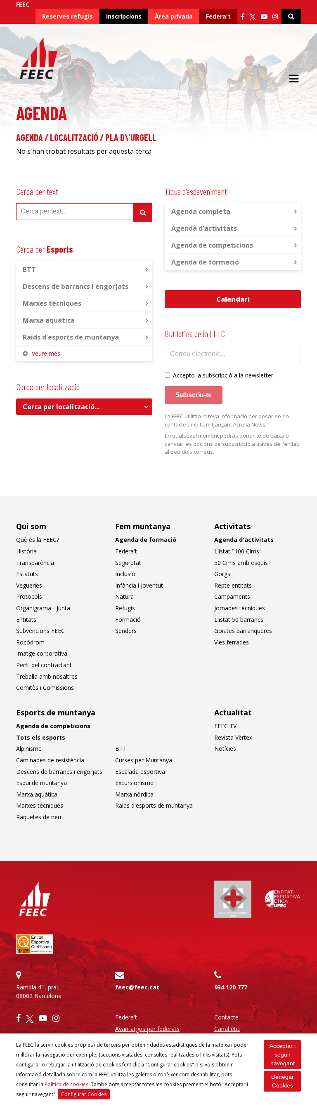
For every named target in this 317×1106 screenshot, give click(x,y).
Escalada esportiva (140, 772)
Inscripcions (124, 16)
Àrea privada (174, 16)
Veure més (46, 353)
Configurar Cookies (83, 1094)
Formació (128, 619)
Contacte (226, 1017)
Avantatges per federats (147, 1029)
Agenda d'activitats (204, 228)
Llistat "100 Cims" (238, 551)
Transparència (35, 563)
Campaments (232, 596)
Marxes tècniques (52, 303)
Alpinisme (29, 748)
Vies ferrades (231, 642)
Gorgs (222, 574)
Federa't (218, 16)
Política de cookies (66, 1084)
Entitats (26, 619)
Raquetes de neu (38, 817)
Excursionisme (134, 783)
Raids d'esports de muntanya (71, 337)
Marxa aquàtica (49, 320)
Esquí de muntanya (41, 783)
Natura (124, 596)
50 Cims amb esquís (241, 563)
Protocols (29, 596)
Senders (126, 631)
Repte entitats (233, 585)
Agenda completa (200, 211)
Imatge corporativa (41, 653)
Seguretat (128, 563)
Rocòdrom (30, 642)
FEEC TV (225, 726)
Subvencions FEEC (40, 631)
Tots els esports (40, 737)
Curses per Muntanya (143, 760)
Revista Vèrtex (233, 737)
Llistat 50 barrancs (238, 619)
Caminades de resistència (50, 760)
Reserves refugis (67, 16)
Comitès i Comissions (45, 687)
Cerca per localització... (61, 406)
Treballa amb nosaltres (47, 676)
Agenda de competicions (212, 245)
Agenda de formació (205, 262)
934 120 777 (230, 987)
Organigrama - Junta (43, 608)
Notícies (225, 748)
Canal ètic (227, 1029)
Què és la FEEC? (37, 540)
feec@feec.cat (137, 987)
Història (26, 551)
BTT (29, 269)
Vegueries (29, 585)
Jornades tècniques (239, 608)
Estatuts (27, 574)
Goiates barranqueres (243, 631)
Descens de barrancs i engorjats (75, 286)
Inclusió (125, 574)
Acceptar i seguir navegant (283, 1054)
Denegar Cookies (282, 1081)
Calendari (233, 299)
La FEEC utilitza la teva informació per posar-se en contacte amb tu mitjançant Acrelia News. (227, 420)
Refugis (125, 608)
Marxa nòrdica (134, 794)
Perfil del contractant (44, 665)
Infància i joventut (139, 585)
